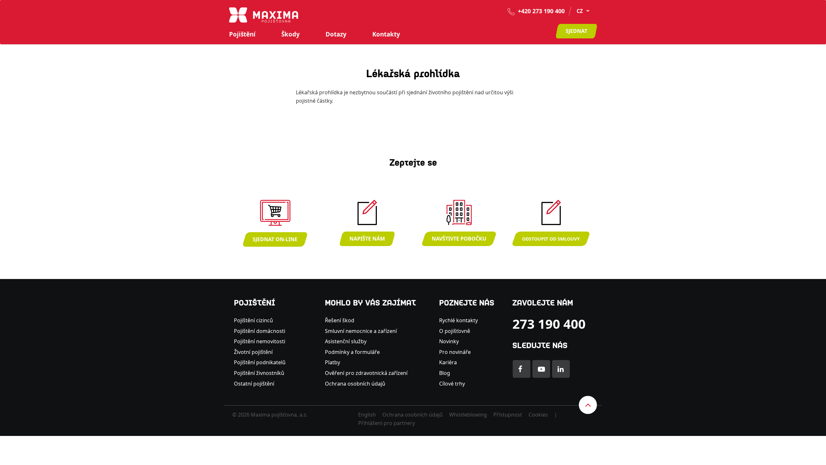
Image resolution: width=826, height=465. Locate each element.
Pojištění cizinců (253, 320)
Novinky (449, 341)
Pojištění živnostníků (259, 373)
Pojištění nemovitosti (259, 341)
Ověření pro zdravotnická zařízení (366, 373)
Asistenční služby (346, 341)
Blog (444, 373)
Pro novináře (455, 352)
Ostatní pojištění (254, 383)
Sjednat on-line (275, 239)
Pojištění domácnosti (259, 331)
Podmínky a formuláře (352, 352)
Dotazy (336, 34)
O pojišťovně (454, 331)
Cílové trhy (452, 383)
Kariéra (448, 362)
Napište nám (367, 238)
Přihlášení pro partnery (386, 423)
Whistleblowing (468, 414)
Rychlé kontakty (458, 320)
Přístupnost (507, 414)
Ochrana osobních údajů (355, 383)
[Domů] (263, 14)
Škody (290, 34)
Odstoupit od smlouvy (551, 239)
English (367, 414)
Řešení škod (339, 320)
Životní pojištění (253, 352)
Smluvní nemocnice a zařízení (361, 331)
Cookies (538, 414)
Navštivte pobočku (459, 238)
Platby (332, 362)
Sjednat (576, 31)
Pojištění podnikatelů (260, 362)
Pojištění (242, 34)
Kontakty (386, 34)
